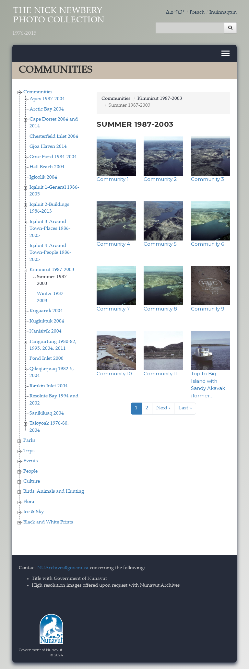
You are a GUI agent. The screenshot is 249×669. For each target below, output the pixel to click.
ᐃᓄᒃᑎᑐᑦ (175, 12)
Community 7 (113, 309)
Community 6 (207, 244)
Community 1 (113, 179)
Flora (28, 501)
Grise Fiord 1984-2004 (53, 157)
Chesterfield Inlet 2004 (54, 136)
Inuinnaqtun (223, 12)
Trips (28, 451)
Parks (29, 440)
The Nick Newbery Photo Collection (58, 21)
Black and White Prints (48, 522)
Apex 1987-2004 (47, 99)
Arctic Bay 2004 (47, 109)
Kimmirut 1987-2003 (52, 269)
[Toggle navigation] (225, 53)
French (197, 12)
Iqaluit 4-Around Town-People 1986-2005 (50, 252)
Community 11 (161, 373)
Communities (37, 92)
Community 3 (207, 179)
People (30, 471)
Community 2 (160, 179)
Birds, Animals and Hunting (53, 491)
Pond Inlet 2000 (47, 358)
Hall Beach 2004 (47, 167)
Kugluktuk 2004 (47, 321)
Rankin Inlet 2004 (49, 386)
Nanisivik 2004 (46, 331)
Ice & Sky (33, 512)
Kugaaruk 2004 (46, 311)
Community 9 (207, 309)
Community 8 (160, 309)
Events (30, 461)
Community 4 (113, 244)
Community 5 (160, 244)
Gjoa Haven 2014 (48, 146)
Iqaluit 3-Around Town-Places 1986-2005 (50, 228)
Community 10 (114, 373)
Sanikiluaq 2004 (47, 413)
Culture (31, 481)
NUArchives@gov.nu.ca (63, 568)
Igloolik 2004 (43, 177)
